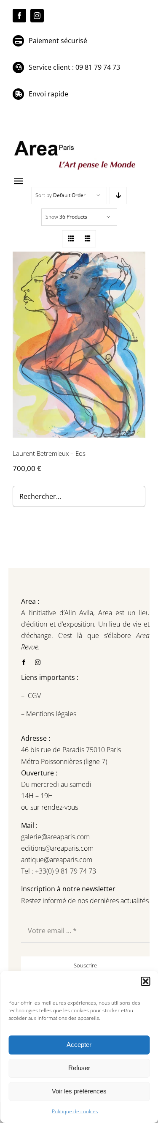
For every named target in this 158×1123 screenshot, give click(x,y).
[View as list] (87, 238)
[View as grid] (70, 238)
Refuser (79, 1067)
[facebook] (19, 15)
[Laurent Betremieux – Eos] (79, 345)
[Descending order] (118, 195)
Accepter (79, 1044)
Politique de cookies (75, 1111)
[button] (145, 981)
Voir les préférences (79, 1091)
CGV (35, 695)
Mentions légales (50, 713)
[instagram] (37, 15)
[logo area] (76, 141)
